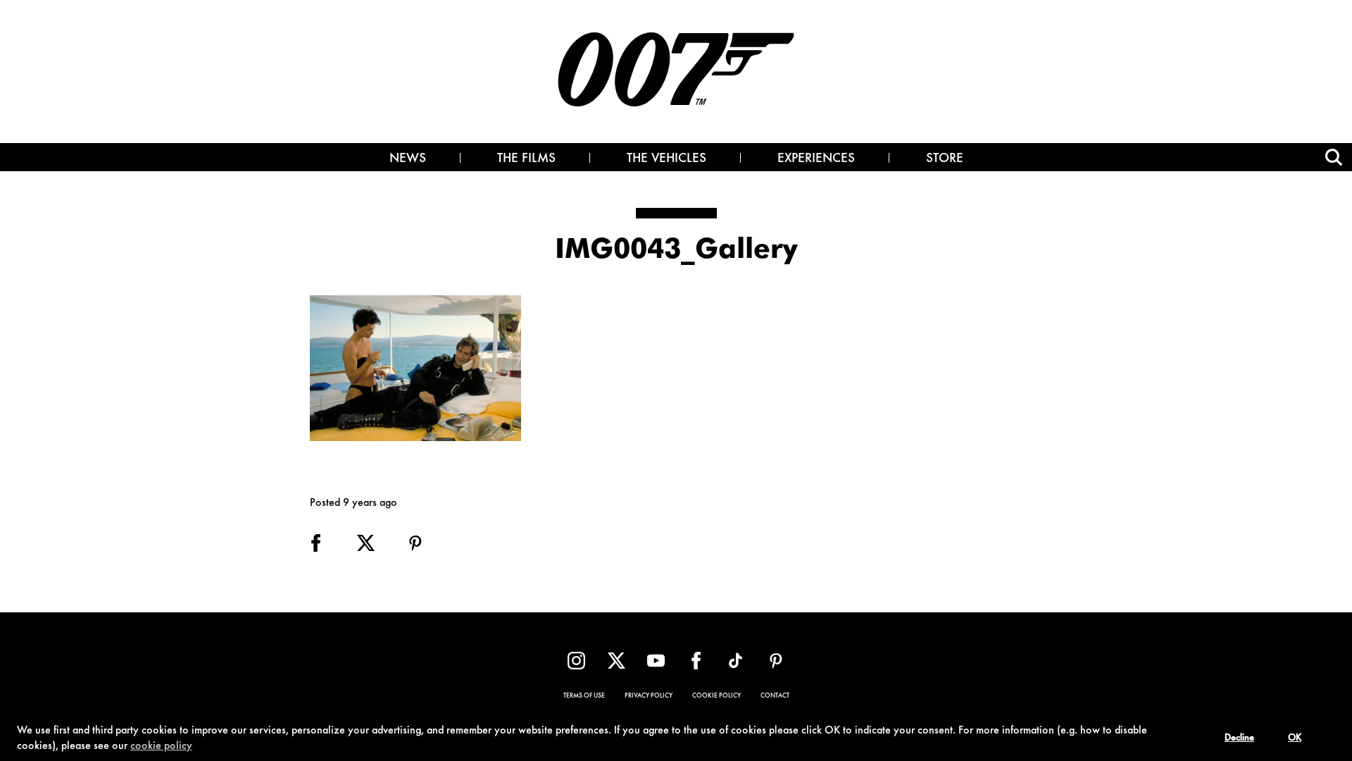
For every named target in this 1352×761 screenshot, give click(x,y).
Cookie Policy (716, 696)
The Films (526, 159)
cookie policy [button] (161, 746)
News (407, 159)
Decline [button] (1239, 738)
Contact (774, 696)
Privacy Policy (648, 696)
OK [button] (1294, 738)
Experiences (816, 159)
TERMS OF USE (584, 696)
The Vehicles (666, 159)
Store (944, 159)
